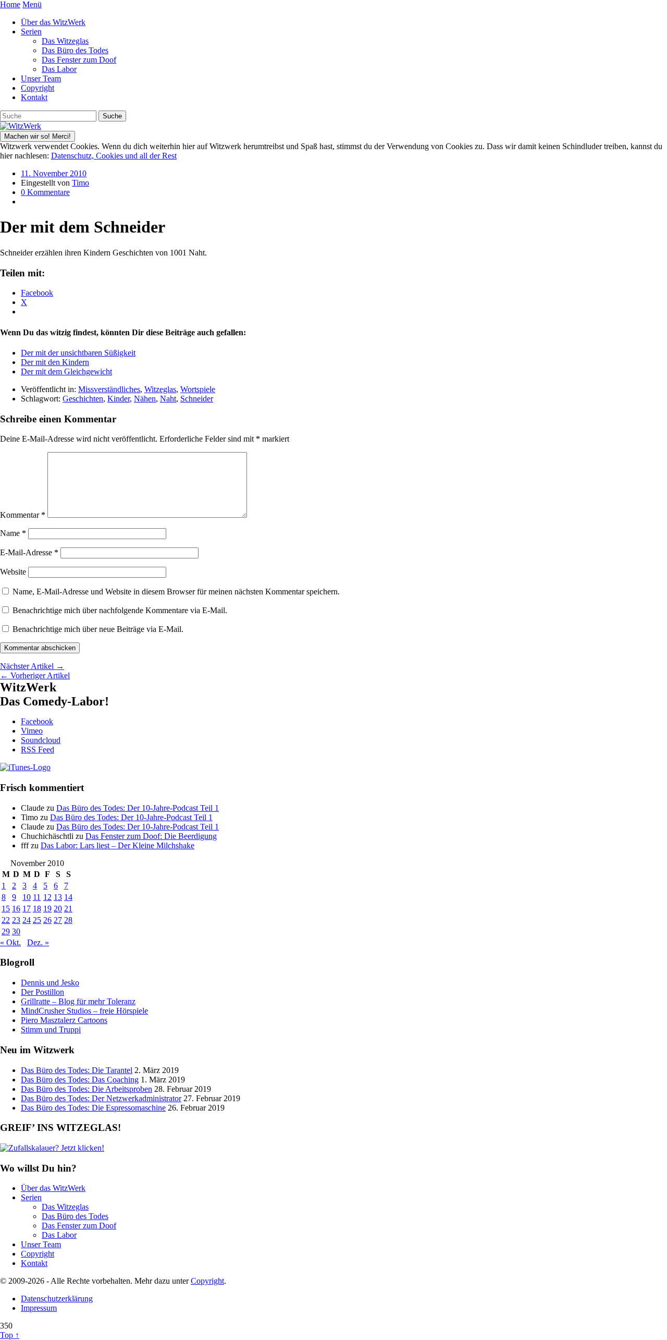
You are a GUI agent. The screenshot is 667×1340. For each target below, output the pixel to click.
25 (37, 920)
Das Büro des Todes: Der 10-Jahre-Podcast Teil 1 (137, 807)
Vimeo (32, 730)
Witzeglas (160, 389)
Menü (32, 4)
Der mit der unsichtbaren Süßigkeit (78, 352)
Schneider (196, 398)
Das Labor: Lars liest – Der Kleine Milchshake (117, 845)
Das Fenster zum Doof (79, 59)
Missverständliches (109, 389)
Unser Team (41, 78)
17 (26, 908)
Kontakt (34, 97)
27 (58, 920)
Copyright (37, 87)
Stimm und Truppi (51, 1029)
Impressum (39, 1308)
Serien (31, 31)
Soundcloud (40, 740)
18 (37, 908)
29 (6, 931)
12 (47, 897)
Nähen (145, 398)
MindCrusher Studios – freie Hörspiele (84, 1010)
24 (26, 920)
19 (47, 908)
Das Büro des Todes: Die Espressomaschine (93, 1107)
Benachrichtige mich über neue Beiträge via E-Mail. (98, 629)
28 (68, 920)
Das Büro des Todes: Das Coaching (80, 1079)
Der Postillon (42, 992)
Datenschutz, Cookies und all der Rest (114, 155)
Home (10, 4)
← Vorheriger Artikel (35, 675)
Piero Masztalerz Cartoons (64, 1020)
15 (6, 908)
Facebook (37, 721)
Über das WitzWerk (53, 22)
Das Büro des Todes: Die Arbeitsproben (86, 1089)
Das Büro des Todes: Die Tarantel (76, 1070)
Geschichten (83, 398)
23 (16, 920)
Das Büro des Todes (75, 50)
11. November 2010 (54, 173)
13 (58, 897)
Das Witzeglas (65, 40)
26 (47, 920)
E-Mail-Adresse (29, 552)
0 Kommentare (45, 192)
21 (68, 908)
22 (6, 920)
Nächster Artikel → (32, 666)
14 (68, 897)
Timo (80, 182)
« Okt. (10, 942)
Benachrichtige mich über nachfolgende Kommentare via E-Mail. (120, 610)
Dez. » (38, 942)
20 (58, 908)
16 (16, 908)
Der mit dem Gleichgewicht (66, 371)
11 (37, 897)
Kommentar (22, 514)
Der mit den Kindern (55, 362)
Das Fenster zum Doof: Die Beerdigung (151, 836)
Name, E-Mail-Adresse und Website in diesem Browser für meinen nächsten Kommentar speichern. (176, 591)
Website (13, 571)
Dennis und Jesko (50, 982)
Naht (168, 398)
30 (16, 931)
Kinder (118, 398)
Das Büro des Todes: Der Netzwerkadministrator (101, 1098)
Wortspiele (197, 389)
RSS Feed (37, 749)
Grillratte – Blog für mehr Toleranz (78, 1001)
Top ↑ (9, 1335)
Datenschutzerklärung (57, 1298)
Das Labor (59, 69)
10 (26, 897)
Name (13, 533)
